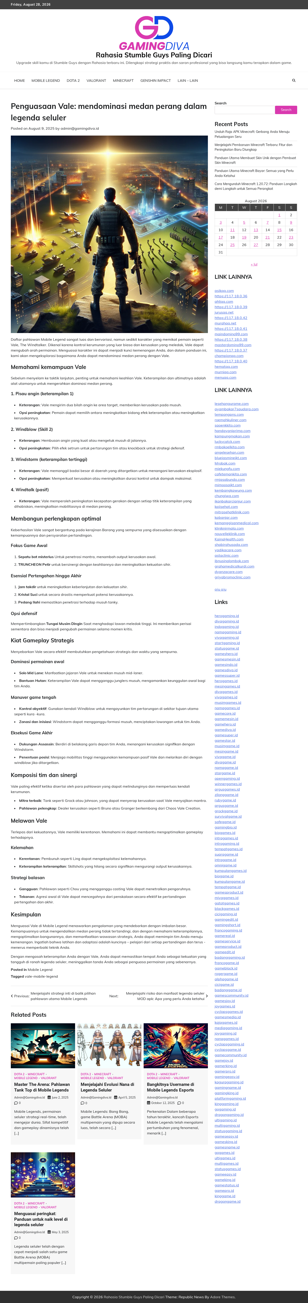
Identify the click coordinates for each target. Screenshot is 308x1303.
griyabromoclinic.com (233, 577)
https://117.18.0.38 (231, 339)
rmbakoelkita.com (230, 447)
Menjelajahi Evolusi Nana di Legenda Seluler (107, 1087)
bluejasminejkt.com (231, 457)
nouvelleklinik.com (230, 533)
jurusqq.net (224, 312)
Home (19, 80)
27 (256, 244)
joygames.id (225, 1006)
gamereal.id (225, 935)
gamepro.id (224, 1190)
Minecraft (123, 80)
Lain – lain (188, 80)
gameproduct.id (228, 946)
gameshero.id (226, 653)
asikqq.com (224, 290)
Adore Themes (222, 1297)
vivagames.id (226, 697)
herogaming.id (227, 615)
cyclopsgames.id (229, 1011)
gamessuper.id (227, 675)
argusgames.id (227, 789)
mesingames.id (227, 686)
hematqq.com (226, 366)
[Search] (293, 80)
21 (267, 237)
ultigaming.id (226, 1120)
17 (220, 237)
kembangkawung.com (233, 490)
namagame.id (226, 767)
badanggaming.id (230, 957)
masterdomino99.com (233, 345)
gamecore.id (225, 713)
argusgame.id (226, 805)
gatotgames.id (227, 903)
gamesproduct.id (229, 892)
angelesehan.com (229, 452)
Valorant (96, 80)
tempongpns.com (229, 414)
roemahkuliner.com (230, 420)
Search (221, 103)
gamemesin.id (226, 718)
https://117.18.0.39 (231, 307)
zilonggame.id (226, 794)
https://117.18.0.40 (231, 361)
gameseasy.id (226, 1136)
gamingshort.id (227, 925)
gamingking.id (227, 1093)
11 (232, 230)
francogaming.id (228, 930)
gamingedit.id (226, 919)
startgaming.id (227, 643)
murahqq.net (225, 323)
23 (291, 237)
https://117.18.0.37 (231, 350)
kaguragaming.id (229, 1082)
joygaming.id (226, 1033)
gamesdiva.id (226, 670)
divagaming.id (227, 621)
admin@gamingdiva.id (80, 128)
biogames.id (225, 832)
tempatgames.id (229, 849)
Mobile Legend (46, 80)
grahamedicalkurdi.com (234, 566)
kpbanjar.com (226, 517)
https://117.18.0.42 (231, 317)
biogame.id (224, 876)
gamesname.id (227, 1147)
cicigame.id (224, 984)
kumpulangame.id (230, 881)
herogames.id (226, 680)
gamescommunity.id (231, 995)
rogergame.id (226, 973)
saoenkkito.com (228, 425)
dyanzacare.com (229, 571)
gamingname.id (228, 1087)
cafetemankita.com (231, 474)
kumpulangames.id (231, 870)
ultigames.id (225, 1158)
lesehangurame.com (232, 403)
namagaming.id (228, 632)
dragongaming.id (229, 1114)
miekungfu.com (227, 468)
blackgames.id (227, 908)
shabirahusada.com (231, 544)
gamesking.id (226, 1141)
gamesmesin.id (227, 659)
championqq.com (229, 355)
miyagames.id (227, 897)
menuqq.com (225, 377)
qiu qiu (220, 589)
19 (244, 237)
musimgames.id (228, 702)
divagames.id (226, 691)
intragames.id (226, 838)
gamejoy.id (224, 1060)
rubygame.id (225, 800)
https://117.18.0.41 (231, 328)
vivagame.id (225, 756)
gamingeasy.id (227, 1076)
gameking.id (225, 1179)
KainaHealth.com (229, 539)
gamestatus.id (227, 1185)
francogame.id (227, 962)
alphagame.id (226, 979)
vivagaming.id (227, 637)
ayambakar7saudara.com (237, 409)
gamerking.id (226, 1066)
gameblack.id (226, 968)
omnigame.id (226, 865)
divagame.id (225, 762)
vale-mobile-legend (41, 976)
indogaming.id (227, 626)
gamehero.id (225, 724)
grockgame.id (226, 811)
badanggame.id (228, 990)
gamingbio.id (226, 827)
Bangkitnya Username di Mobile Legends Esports (170, 1087)
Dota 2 (73, 80)
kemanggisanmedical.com (237, 523)
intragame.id (225, 859)
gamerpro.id (225, 1071)
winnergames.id (228, 784)
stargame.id (225, 773)
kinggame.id (225, 1196)
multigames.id (227, 1163)
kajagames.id (226, 1022)
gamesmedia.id (228, 1017)
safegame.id (225, 821)
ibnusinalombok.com (232, 561)
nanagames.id (227, 1038)
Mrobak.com (225, 463)
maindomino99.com (231, 334)
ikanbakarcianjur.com (233, 501)
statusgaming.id (228, 1131)
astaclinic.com (227, 555)
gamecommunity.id (231, 1055)
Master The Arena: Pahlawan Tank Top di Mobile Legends (42, 1087)
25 (232, 244)
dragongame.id (228, 1201)
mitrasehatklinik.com (232, 512)
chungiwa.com (227, 495)
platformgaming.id (230, 1098)
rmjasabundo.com (230, 479)
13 (256, 230)
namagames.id (227, 708)
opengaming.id (227, 778)
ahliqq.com (224, 301)
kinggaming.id (227, 1103)
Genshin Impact (155, 80)
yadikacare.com (228, 550)
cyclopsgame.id (228, 1049)
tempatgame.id (228, 887)
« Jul (254, 264)
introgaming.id (227, 843)
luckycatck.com (227, 441)
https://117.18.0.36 (231, 296)
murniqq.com (226, 372)
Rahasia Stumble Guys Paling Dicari (154, 55)
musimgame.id (227, 746)
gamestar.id (225, 740)
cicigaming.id (226, 914)
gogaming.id (225, 1109)
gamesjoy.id (225, 1000)
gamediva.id (225, 729)
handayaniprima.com (233, 430)
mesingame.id (226, 751)
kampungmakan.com (232, 436)
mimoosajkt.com (228, 485)
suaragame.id (226, 854)
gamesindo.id (226, 664)
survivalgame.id (228, 816)
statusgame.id (227, 648)
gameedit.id (225, 952)
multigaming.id (227, 1125)
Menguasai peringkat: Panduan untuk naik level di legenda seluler (41, 1219)
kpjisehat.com (226, 506)
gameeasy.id (225, 1174)
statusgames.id (228, 1169)
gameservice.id (227, 941)
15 (279, 230)
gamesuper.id (226, 735)
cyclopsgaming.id (229, 1044)
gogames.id (224, 1152)
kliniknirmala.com (229, 528)
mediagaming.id (228, 1028)
